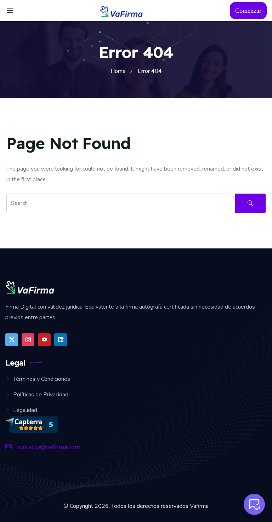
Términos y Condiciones (41, 379)
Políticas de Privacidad (40, 394)
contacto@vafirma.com (47, 447)
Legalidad (25, 410)
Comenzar (248, 10)
